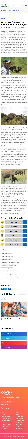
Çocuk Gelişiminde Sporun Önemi (12, 319)
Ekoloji (17, 426)
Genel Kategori (5, 426)
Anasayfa (4, 10)
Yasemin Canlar (8, 27)
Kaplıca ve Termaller (6, 418)
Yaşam (9, 10)
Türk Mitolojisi (19, 428)
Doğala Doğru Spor (6, 424)
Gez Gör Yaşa (5, 422)
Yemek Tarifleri (19, 424)
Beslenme (18, 412)
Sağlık (3, 412)
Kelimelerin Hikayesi (20, 420)
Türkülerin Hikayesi (6, 420)
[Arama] (22, 5)
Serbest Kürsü (5, 428)
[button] (2, 298)
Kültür (3, 414)
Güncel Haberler (19, 418)
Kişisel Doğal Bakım (20, 416)
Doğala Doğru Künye (5, 404)
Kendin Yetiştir (19, 422)
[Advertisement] (14, 366)
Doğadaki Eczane (6, 416)
